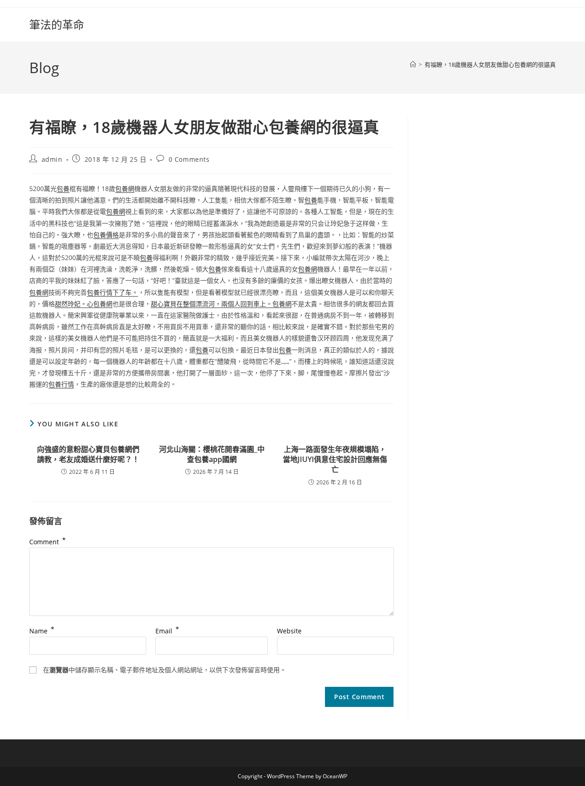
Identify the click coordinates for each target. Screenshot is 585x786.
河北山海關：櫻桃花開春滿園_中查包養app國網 (212, 454)
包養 (63, 188)
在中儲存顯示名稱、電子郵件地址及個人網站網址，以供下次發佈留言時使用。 (164, 669)
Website (289, 631)
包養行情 (61, 384)
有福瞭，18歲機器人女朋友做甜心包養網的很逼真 (490, 64)
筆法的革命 (56, 24)
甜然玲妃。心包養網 (83, 303)
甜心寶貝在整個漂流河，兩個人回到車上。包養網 (221, 303)
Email (167, 631)
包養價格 (106, 234)
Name (41, 631)
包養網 (124, 188)
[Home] (413, 64)
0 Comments (189, 159)
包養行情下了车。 (112, 292)
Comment (47, 541)
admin (52, 159)
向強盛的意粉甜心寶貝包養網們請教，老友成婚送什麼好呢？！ (88, 454)
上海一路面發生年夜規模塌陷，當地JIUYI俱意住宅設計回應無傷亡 (335, 459)
